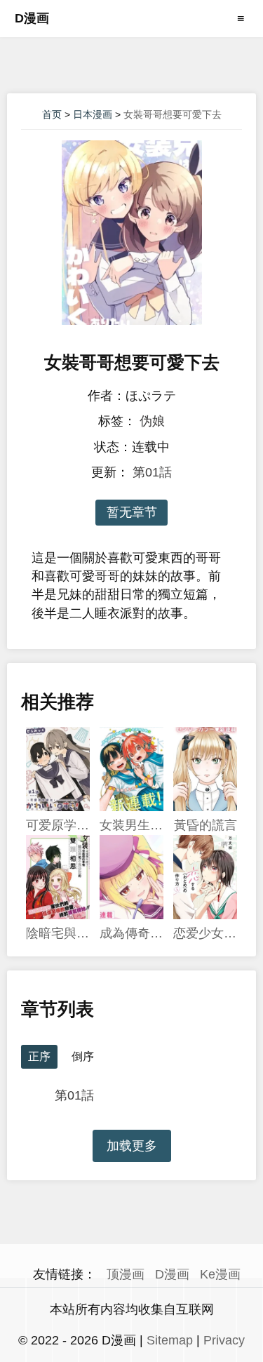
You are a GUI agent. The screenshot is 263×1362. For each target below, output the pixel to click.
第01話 (152, 472)
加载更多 (132, 1146)
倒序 (83, 1056)
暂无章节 (132, 512)
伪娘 (152, 421)
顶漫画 (125, 1274)
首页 (52, 114)
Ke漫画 (220, 1274)
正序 (39, 1056)
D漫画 (32, 18)
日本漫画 (92, 114)
